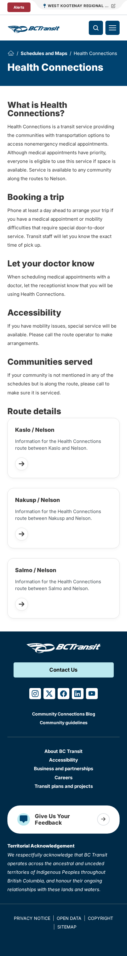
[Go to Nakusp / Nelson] (21, 534)
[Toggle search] (96, 28)
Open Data (69, 918)
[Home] (10, 53)
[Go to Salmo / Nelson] (21, 604)
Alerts (19, 7)
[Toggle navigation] (112, 28)
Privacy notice (32, 918)
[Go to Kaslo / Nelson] (21, 463)
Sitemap (66, 926)
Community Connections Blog (63, 713)
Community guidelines (64, 722)
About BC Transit (63, 751)
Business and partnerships (63, 768)
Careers (63, 777)
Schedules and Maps (44, 53)
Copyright (100, 918)
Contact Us (63, 670)
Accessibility (63, 760)
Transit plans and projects (64, 786)
